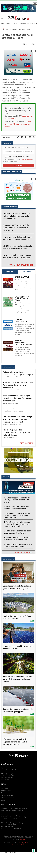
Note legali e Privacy (25, 843)
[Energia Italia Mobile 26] (18, 190)
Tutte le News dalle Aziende (21, 265)
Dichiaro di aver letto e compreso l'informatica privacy (17, 157)
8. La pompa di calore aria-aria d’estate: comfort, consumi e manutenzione (17, 515)
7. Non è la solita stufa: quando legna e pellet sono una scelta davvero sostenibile (17, 524)
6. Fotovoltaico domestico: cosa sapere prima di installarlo (17, 532)
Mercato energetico (7, 795)
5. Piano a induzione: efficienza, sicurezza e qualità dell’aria (17, 538)
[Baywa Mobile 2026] (18, 62)
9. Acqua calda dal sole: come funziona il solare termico (16, 507)
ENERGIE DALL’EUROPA (21, 320)
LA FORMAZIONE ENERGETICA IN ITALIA (22, 298)
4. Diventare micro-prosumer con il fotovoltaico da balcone (18, 545)
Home (3, 28)
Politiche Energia (19, 23)
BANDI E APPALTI (22, 277)
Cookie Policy (12, 845)
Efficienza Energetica (7, 798)
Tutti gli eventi (26, 443)
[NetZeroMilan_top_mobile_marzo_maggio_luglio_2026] (18, 8)
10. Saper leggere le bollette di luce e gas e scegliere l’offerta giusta (17, 500)
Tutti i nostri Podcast (24, 552)
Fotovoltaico (4, 793)
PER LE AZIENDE (8, 805)
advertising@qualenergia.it (14, 810)
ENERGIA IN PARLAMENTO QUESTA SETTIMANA (23, 342)
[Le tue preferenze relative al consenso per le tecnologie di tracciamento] (33, 850)
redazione (22, 839)
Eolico (3, 800)
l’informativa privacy (26, 159)
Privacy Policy (4, 853)
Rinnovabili (5, 23)
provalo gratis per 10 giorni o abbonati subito (18, 124)
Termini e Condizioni (23, 845)
